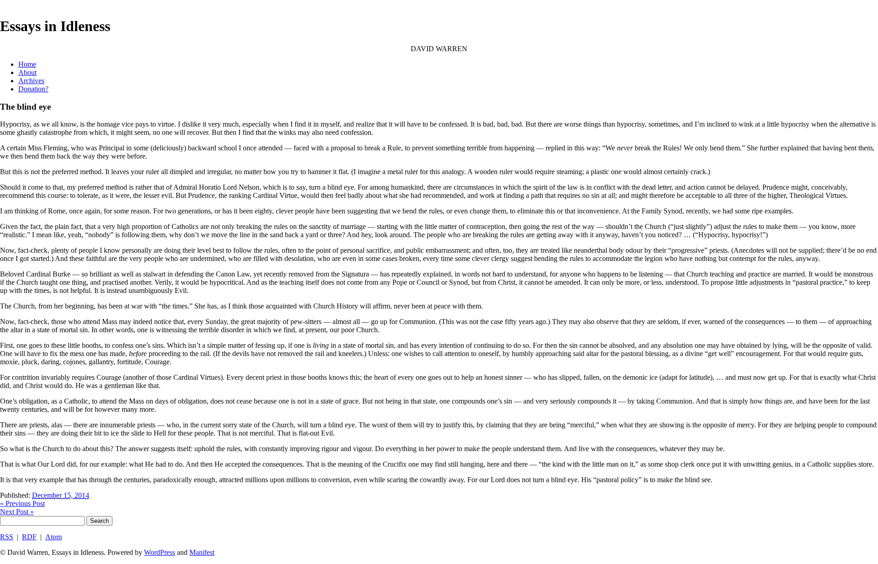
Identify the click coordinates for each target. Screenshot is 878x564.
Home (27, 64)
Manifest (201, 552)
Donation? (33, 89)
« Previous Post (22, 503)
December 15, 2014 (60, 495)
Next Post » (17, 512)
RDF (29, 537)
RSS (6, 537)
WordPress (159, 552)
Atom (53, 537)
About (27, 72)
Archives (31, 81)
